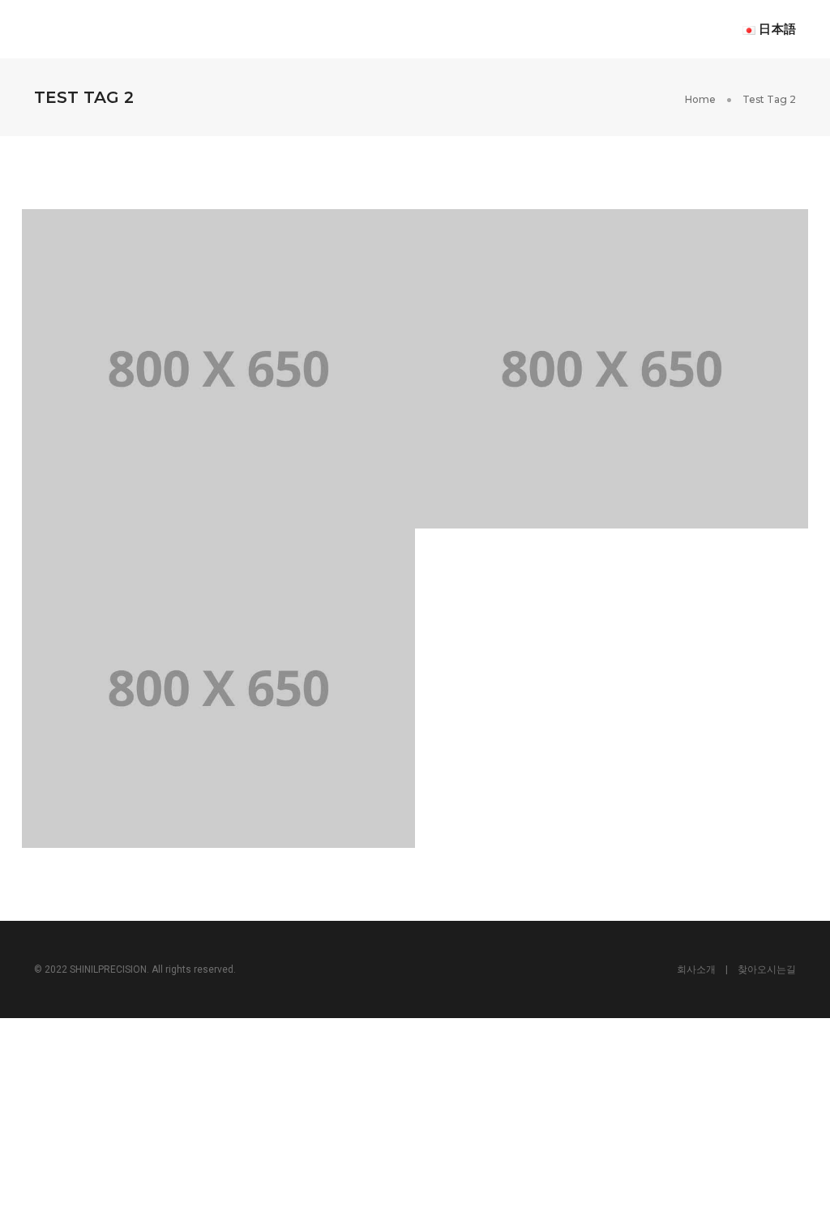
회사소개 (696, 969)
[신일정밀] (104, 28)
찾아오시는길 (767, 969)
